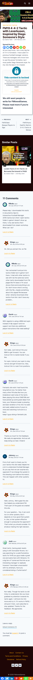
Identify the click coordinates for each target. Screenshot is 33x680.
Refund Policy (21, 659)
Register (16, 90)
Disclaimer (10, 659)
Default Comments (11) (10, 627)
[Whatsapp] (20, 47)
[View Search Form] (25, 3)
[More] (24, 47)
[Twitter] (7, 47)
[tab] (13, 184)
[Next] (28, 165)
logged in (15, 633)
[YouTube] (19, 665)
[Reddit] (17, 47)
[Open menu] (29, 3)
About (11, 653)
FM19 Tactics (7, 25)
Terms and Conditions (13, 656)
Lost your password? (16, 91)
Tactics (14, 25)
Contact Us (19, 653)
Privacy (25, 656)
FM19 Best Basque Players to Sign (8, 123)
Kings (12, 242)
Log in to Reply (8, 232)
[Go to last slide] (4, 165)
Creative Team (8, 39)
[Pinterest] (14, 47)
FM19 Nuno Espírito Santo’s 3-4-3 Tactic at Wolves (25, 125)
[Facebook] (4, 47)
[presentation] (16, 155)
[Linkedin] (10, 47)
